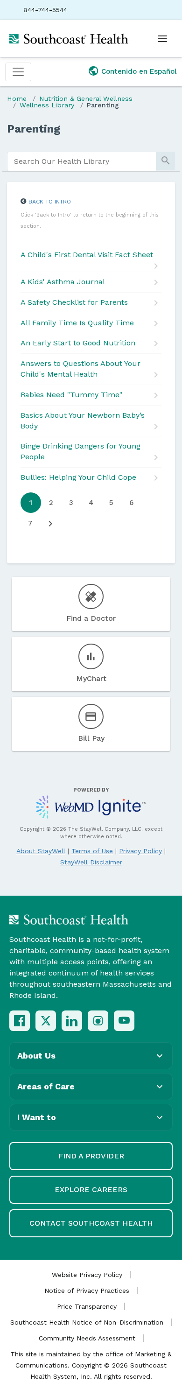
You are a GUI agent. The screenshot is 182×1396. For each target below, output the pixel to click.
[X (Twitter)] (45, 1020)
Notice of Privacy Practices (86, 1290)
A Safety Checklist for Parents (74, 302)
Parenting (103, 105)
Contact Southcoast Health (91, 1223)
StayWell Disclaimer (91, 862)
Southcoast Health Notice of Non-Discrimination (86, 1322)
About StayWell (40, 851)
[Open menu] (162, 38)
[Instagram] (98, 1020)
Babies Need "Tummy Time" (71, 394)
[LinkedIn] (72, 1020)
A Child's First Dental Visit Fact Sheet (87, 254)
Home (17, 98)
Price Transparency (87, 1306)
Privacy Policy (140, 851)
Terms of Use (92, 851)
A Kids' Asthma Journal (63, 281)
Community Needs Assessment (87, 1338)
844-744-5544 (45, 10)
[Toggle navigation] (18, 72)
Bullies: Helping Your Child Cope (78, 477)
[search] (81, 161)
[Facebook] (19, 1020)
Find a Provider (91, 1155)
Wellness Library (47, 105)
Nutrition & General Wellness (86, 98)
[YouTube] (124, 1020)
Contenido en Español (139, 71)
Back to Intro (49, 201)
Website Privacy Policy (87, 1274)
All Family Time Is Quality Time (77, 322)
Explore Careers (91, 1189)
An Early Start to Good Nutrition (78, 342)
